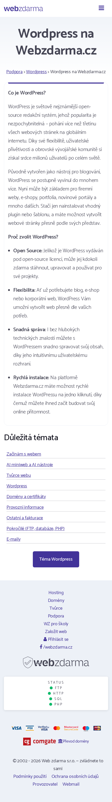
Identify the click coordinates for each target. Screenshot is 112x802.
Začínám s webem (24, 454)
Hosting (56, 593)
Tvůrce (56, 608)
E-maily (14, 539)
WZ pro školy (56, 624)
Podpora (14, 72)
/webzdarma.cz (57, 647)
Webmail (71, 784)
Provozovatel (45, 784)
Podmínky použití (30, 776)
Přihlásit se (58, 639)
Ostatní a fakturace (25, 518)
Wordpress (36, 72)
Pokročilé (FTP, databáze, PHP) (36, 529)
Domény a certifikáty (26, 497)
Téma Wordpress (55, 559)
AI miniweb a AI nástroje (30, 465)
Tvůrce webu (19, 475)
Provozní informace (25, 507)
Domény (56, 600)
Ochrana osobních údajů (75, 776)
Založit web (56, 632)
